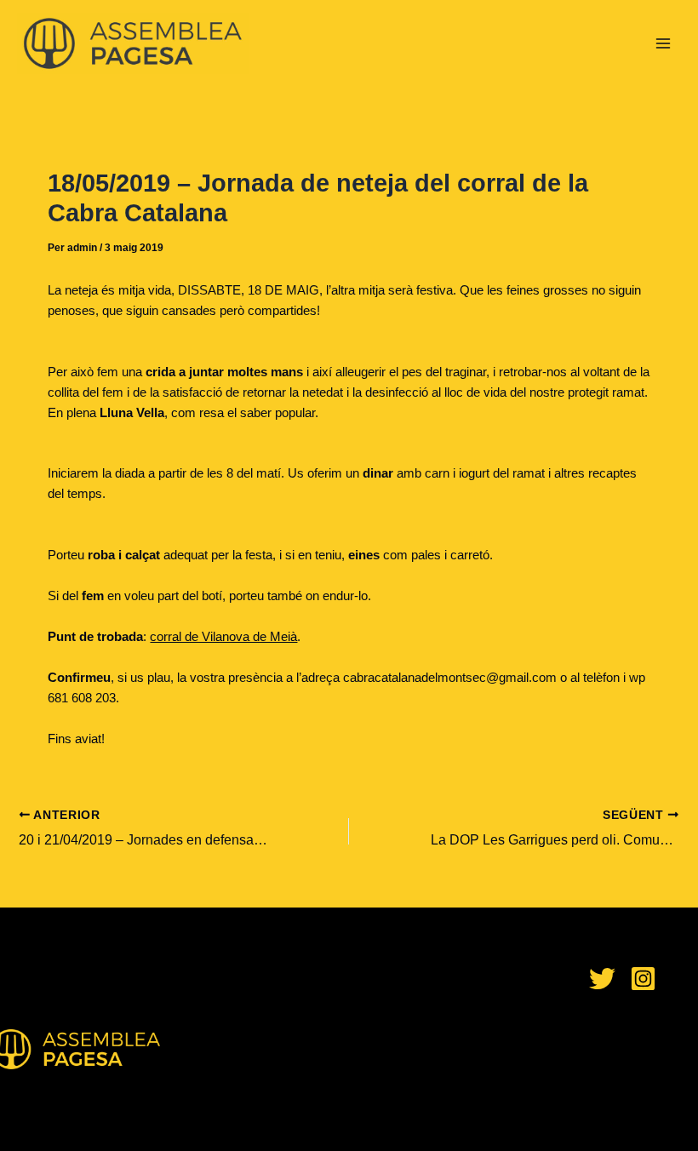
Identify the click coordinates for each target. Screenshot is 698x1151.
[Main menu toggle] (663, 43)
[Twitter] (602, 978)
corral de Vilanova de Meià (223, 637)
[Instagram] (643, 978)
